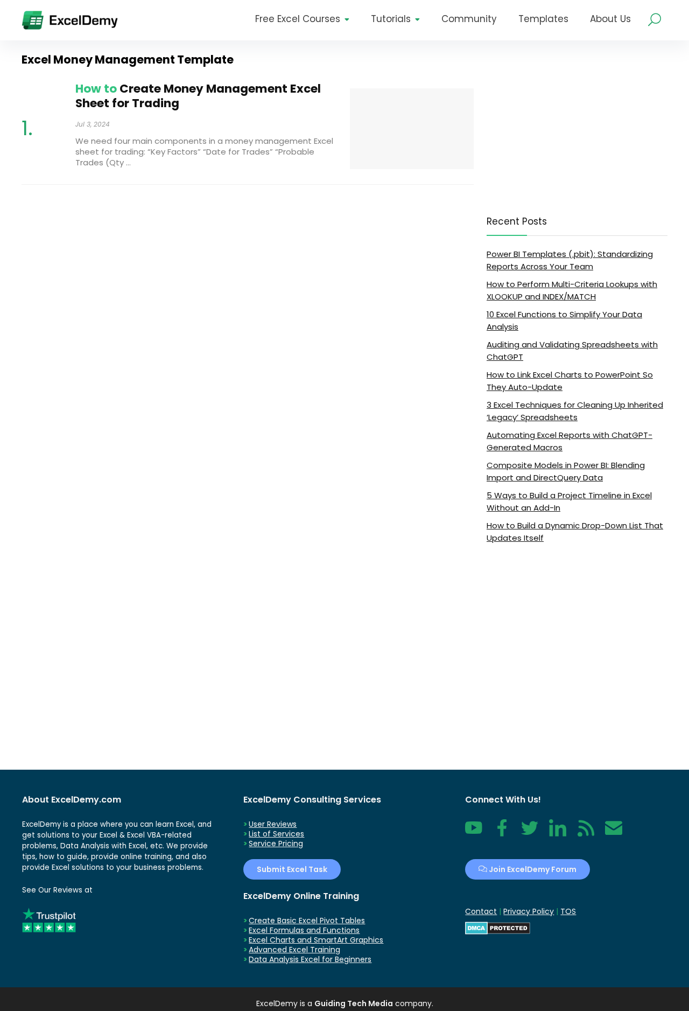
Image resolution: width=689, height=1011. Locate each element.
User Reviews (273, 824)
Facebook (501, 833)
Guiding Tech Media (353, 1003)
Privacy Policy (528, 911)
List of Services (276, 833)
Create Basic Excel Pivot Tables (307, 920)
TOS (568, 911)
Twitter (529, 833)
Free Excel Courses (297, 18)
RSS (583, 833)
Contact (613, 833)
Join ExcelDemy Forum (531, 869)
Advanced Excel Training (294, 949)
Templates (543, 18)
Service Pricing (276, 843)
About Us (610, 18)
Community (469, 18)
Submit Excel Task (292, 869)
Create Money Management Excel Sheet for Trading (198, 95)
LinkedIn (557, 833)
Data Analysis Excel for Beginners (310, 959)
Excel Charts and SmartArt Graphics (316, 940)
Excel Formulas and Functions (304, 930)
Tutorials (391, 18)
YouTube (473, 833)
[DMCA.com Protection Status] (497, 926)
